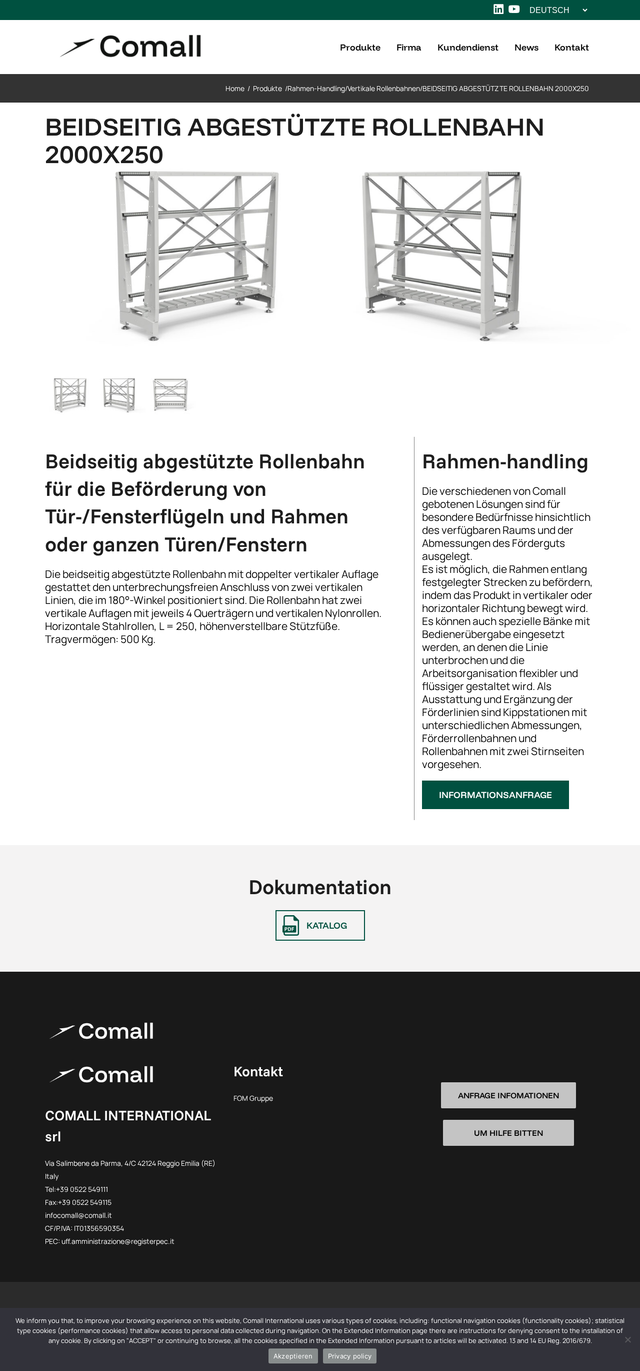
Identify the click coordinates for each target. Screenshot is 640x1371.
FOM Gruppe (253, 1098)
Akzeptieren (293, 1356)
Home (235, 88)
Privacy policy (350, 1356)
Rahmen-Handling (316, 88)
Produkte (267, 88)
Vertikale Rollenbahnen (384, 88)
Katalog (326, 925)
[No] (627, 1339)
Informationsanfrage (495, 795)
